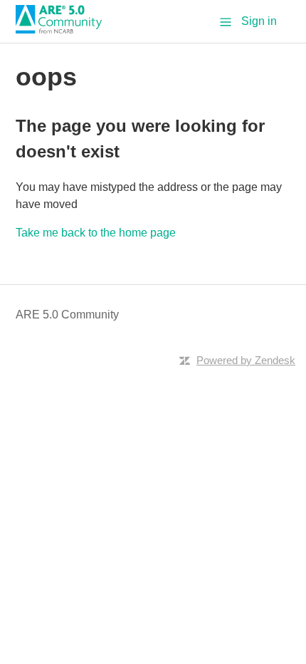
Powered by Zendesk (245, 360)
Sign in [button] (259, 21)
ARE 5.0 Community (67, 314)
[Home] (64, 30)
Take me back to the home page (96, 233)
